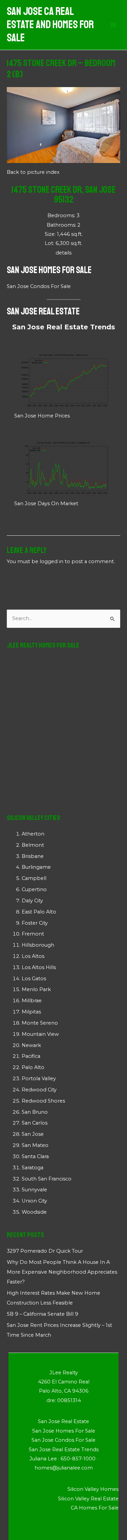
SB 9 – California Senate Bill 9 (42, 1314)
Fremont (33, 934)
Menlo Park (36, 989)
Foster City (35, 923)
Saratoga (32, 1168)
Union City (34, 1201)
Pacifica (31, 1056)
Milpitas (31, 1012)
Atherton (33, 834)
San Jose (33, 1134)
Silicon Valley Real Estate (88, 1499)
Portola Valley (39, 1078)
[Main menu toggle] (113, 25)
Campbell (34, 878)
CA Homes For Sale (95, 1508)
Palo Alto (33, 1067)
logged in (51, 561)
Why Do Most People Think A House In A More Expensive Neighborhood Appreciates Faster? (62, 1272)
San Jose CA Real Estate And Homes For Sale (50, 25)
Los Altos (33, 956)
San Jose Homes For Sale (49, 270)
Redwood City (39, 1090)
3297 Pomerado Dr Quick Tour (45, 1251)
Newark (31, 1045)
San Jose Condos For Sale (39, 286)
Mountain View (40, 1034)
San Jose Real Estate (43, 311)
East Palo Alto (39, 912)
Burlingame (36, 867)
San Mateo (35, 1145)
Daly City (32, 901)
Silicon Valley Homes (93, 1489)
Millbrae (32, 1001)
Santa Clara (35, 1156)
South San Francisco (46, 1179)
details (63, 253)
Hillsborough (38, 945)
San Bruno (35, 1112)
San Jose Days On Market (46, 503)
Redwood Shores (43, 1101)
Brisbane (33, 856)
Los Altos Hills (39, 967)
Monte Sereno (40, 1023)
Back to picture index (33, 172)
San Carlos (34, 1123)
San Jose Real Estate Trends (63, 327)
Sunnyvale (34, 1190)
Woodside (34, 1212)
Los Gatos (34, 979)
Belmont (33, 845)
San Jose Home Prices (42, 416)
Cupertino (34, 889)
